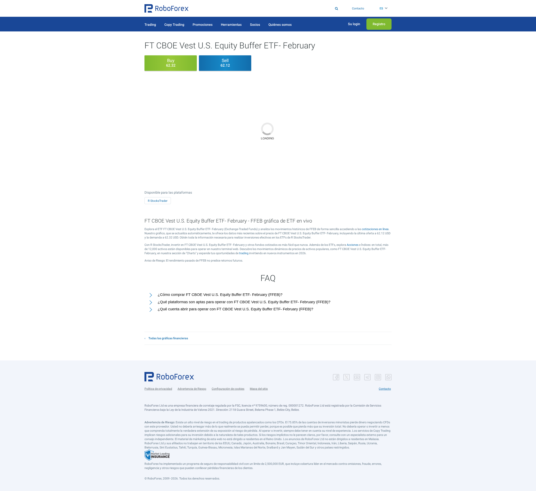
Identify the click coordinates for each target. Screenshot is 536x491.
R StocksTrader (158, 200)
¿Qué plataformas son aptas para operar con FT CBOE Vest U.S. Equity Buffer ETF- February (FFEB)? (244, 302)
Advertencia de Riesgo (192, 388)
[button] (166, 8)
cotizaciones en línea (375, 229)
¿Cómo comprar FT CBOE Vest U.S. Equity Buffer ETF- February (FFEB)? (220, 295)
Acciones (352, 244)
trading (244, 253)
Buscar (271, 8)
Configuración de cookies (228, 388)
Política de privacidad (158, 388)
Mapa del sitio (259, 388)
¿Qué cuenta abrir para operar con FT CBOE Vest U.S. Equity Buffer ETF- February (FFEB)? (235, 309)
